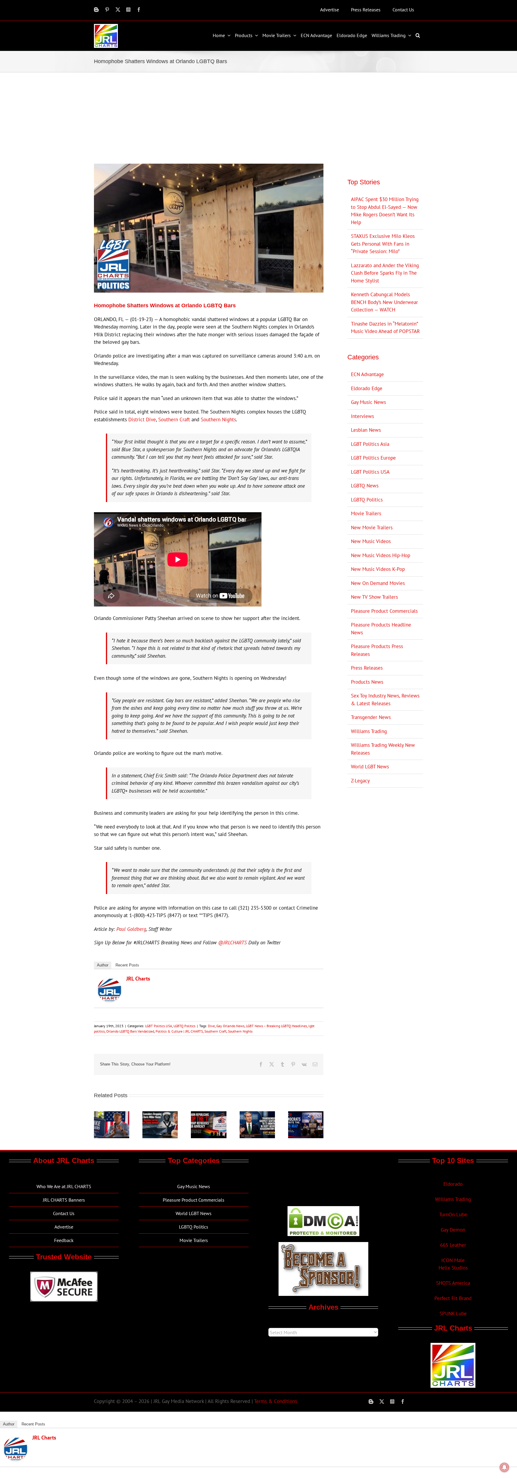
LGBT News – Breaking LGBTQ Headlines (276, 1026)
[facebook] (138, 9)
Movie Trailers (366, 513)
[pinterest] (107, 9)
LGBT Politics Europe (373, 458)
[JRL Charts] (109, 981)
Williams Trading (369, 731)
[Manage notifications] (504, 1467)
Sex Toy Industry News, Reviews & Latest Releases (385, 699)
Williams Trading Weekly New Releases (383, 749)
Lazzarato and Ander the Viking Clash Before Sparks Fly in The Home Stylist (385, 273)
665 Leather (453, 1245)
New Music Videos (371, 541)
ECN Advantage (367, 374)
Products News (367, 682)
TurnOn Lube (453, 1214)
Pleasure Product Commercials (384, 611)
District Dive (142, 419)
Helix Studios (453, 1267)
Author (102, 965)
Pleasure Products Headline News (381, 628)
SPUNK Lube (453, 1313)
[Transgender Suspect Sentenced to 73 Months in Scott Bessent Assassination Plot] (257, 1114)
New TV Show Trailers (374, 597)
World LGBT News (370, 766)
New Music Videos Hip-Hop (380, 555)
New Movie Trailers (372, 527)
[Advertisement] (258, 117)
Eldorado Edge (366, 388)
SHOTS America (453, 1283)
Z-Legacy (360, 780)
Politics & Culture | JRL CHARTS (179, 1031)
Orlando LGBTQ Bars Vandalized (130, 1031)
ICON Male (453, 1260)
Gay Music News (368, 402)
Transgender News (371, 717)
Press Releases (367, 668)
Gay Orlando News (230, 1026)
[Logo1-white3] (106, 26)
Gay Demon (453, 1229)
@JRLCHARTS (232, 942)
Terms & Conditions (275, 1401)
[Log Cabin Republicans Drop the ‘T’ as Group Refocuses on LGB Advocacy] (208, 1114)
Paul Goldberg (131, 929)
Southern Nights (218, 419)
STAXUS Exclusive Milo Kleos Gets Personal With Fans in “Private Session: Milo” (383, 244)
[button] (418, 35)
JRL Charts (138, 978)
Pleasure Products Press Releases (377, 650)
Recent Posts (127, 965)
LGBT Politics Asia (370, 444)
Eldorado (453, 1184)
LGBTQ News (364, 485)
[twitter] (117, 9)
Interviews (362, 416)
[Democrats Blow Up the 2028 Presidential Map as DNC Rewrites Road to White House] (305, 1114)
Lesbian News (366, 430)
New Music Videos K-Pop (378, 569)
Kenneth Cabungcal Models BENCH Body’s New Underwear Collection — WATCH (384, 302)
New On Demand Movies (378, 583)
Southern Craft (174, 419)
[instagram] (128, 9)
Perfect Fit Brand (453, 1298)
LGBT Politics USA (158, 1026)
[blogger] (96, 9)
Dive (211, 1026)
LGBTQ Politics (184, 1026)
